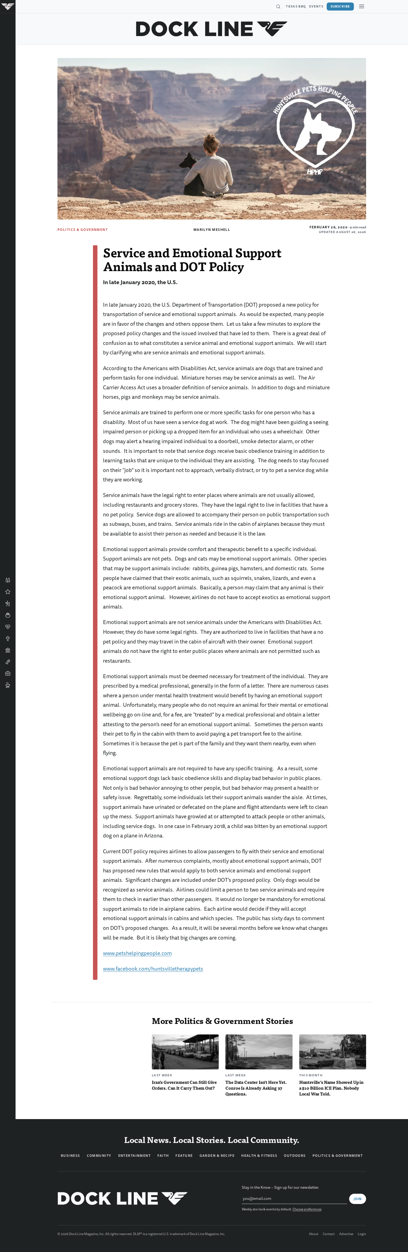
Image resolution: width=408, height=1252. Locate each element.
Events (316, 6)
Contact (329, 1234)
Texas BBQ (296, 6)
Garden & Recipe (217, 1155)
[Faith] (8, 638)
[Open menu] (361, 6)
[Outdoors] (8, 603)
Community (99, 1155)
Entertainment (134, 1155)
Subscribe (340, 6)
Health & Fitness (259, 1155)
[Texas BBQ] (8, 685)
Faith (163, 1155)
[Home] (8, 6)
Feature (184, 1155)
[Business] (8, 673)
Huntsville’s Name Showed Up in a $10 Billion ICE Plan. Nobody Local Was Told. (331, 1088)
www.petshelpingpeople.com (137, 953)
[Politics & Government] (8, 650)
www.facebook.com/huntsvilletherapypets (153, 969)
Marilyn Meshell (211, 229)
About (313, 1234)
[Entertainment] (8, 661)
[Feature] (8, 591)
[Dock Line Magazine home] (212, 29)
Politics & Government (82, 230)
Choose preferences (307, 1209)
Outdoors (295, 1155)
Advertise (346, 1234)
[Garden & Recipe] (8, 615)
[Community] (8, 580)
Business (70, 1155)
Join (358, 1199)
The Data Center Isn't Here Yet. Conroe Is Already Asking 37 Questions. (255, 1088)
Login (362, 1234)
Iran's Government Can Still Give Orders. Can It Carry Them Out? (184, 1085)
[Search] (278, 6)
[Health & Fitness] (8, 626)
